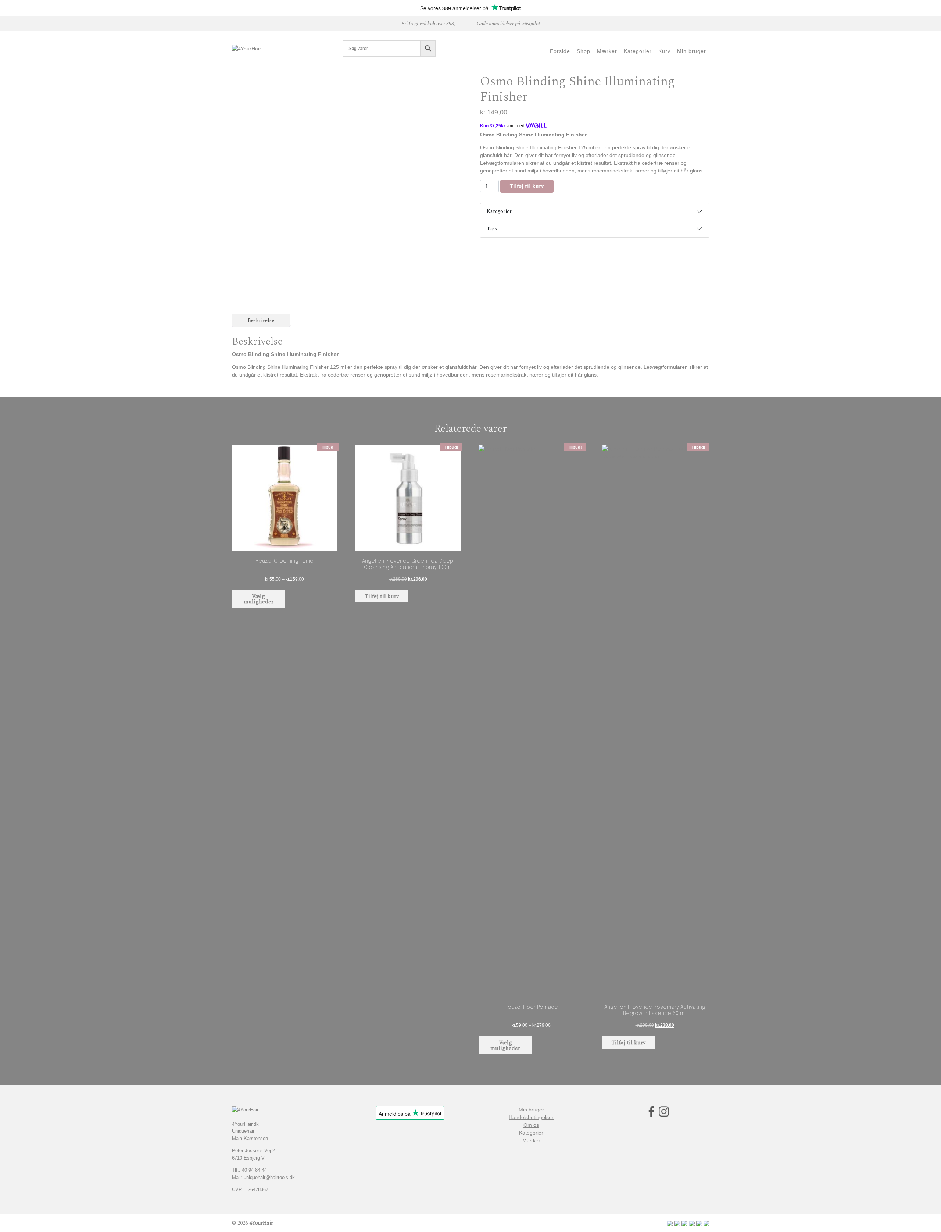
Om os (531, 1125)
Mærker (531, 1140)
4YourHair (261, 1223)
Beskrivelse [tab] (261, 320)
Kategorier (499, 211)
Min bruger (531, 1109)
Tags (492, 228)
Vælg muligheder (258, 599)
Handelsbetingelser (531, 1117)
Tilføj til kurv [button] (382, 596)
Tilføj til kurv (527, 186)
